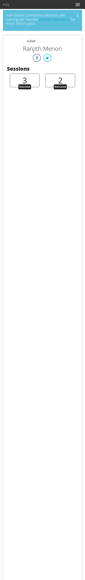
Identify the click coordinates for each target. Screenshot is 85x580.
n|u (6, 4)
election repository (54, 19)
